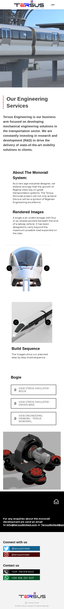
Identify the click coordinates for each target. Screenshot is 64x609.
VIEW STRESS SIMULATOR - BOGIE (34, 390)
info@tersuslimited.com (22, 524)
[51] (28, 268)
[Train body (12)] (31, 322)
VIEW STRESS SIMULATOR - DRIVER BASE (34, 403)
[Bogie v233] (32, 461)
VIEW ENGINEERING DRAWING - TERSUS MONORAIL (31, 418)
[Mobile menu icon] (53, 4)
